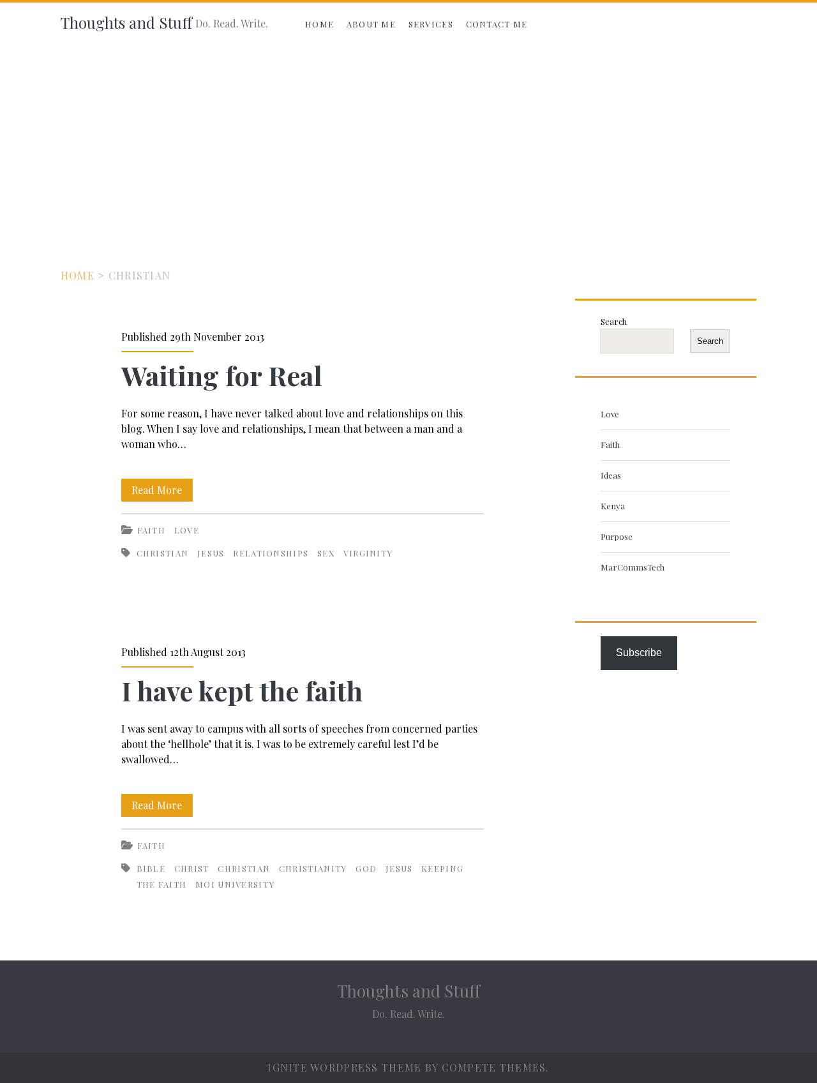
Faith (151, 530)
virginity (368, 553)
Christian (163, 553)
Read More (162, 492)
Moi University (234, 884)
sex (325, 553)
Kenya (613, 505)
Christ (191, 868)
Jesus (211, 553)
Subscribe (639, 652)
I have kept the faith (242, 690)
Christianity (313, 868)
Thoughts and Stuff (126, 22)
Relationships (270, 553)
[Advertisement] (408, 141)
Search (614, 321)
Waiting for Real (221, 375)
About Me (371, 24)
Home (319, 24)
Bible (151, 868)
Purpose (617, 536)
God (366, 868)
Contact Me (497, 24)
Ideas (611, 475)
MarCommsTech (632, 567)
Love (186, 530)
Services (430, 24)
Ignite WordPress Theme (344, 1067)
